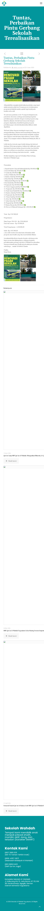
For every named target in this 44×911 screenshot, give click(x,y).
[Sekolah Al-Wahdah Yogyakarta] (4, 3)
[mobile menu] (41, 3)
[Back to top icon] (39, 906)
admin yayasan (18, 67)
